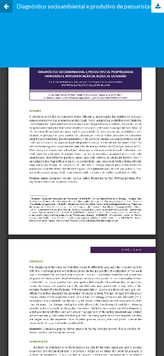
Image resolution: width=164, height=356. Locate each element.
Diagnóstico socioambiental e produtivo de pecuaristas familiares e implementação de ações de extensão (90, 6)
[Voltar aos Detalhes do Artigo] (6, 6)
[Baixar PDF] (157, 6)
